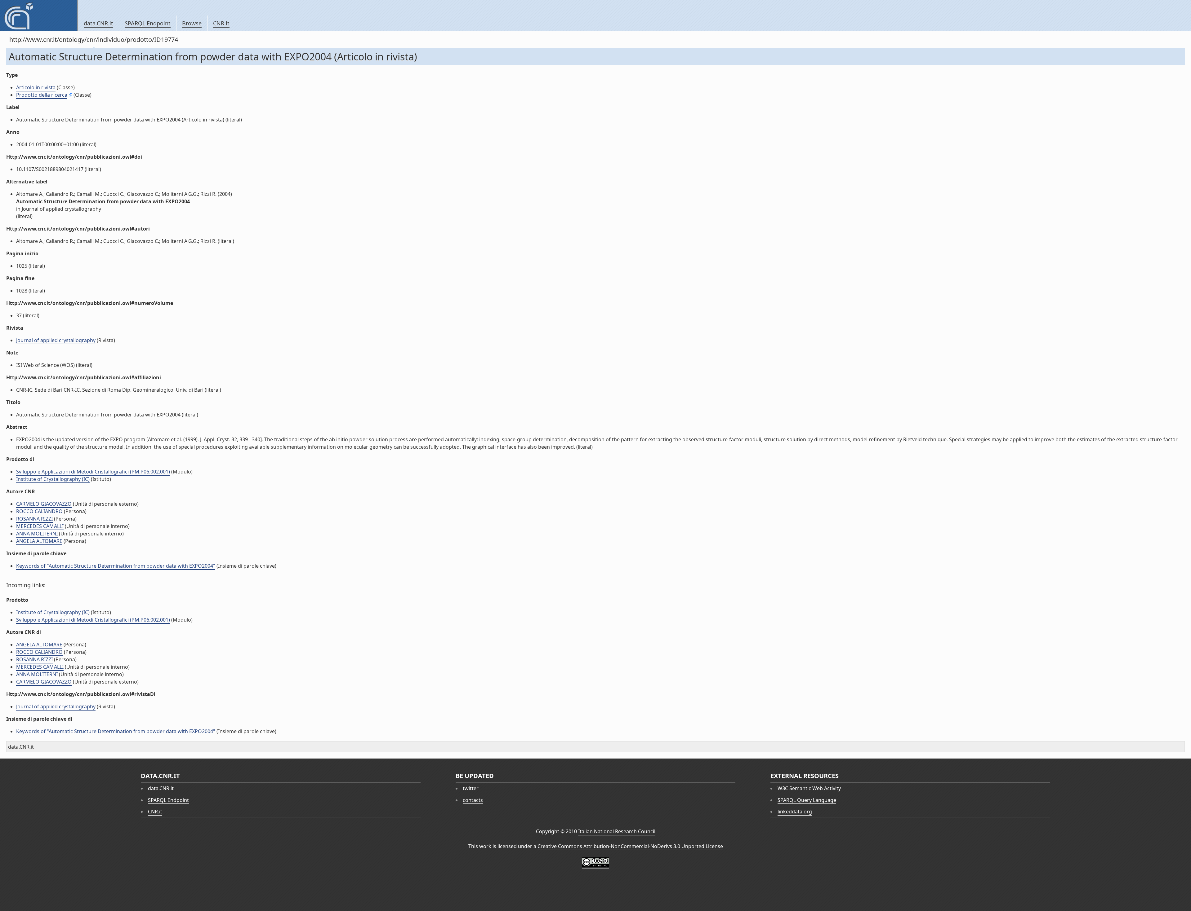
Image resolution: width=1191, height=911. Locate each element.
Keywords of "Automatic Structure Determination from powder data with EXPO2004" (115, 565)
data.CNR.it (98, 23)
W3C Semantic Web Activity (809, 788)
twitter (471, 788)
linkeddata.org (795, 811)
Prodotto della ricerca (41, 94)
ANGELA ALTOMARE (39, 541)
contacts (473, 800)
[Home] (38, 15)
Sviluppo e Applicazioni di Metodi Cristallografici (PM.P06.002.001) (93, 471)
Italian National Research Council (616, 831)
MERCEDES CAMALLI (40, 526)
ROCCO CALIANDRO (39, 511)
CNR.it (221, 23)
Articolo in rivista (36, 87)
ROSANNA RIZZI (34, 518)
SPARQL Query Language (807, 800)
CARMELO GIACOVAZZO (44, 503)
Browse (192, 23)
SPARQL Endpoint (148, 23)
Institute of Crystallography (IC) (53, 479)
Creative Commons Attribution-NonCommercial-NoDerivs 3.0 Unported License (630, 846)
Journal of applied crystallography (56, 340)
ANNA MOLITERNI (37, 533)
